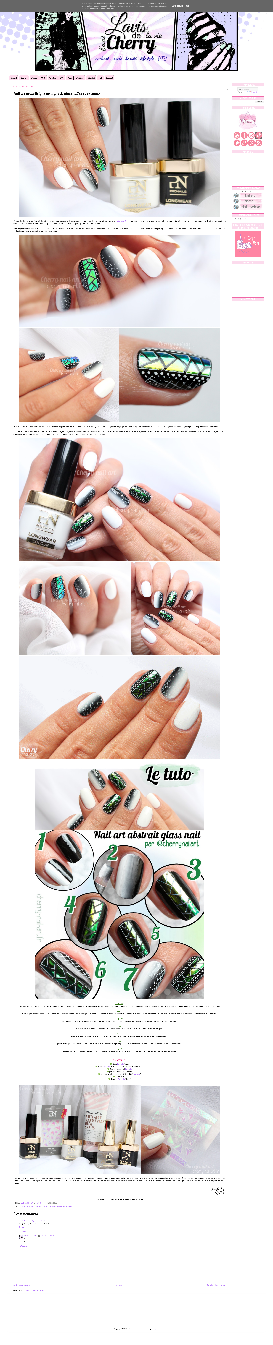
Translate (254, 92)
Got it (188, 6)
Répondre (22, 1227)
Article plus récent (22, 1285)
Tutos (70, 78)
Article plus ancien (216, 1285)
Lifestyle (52, 78)
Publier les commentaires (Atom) (34, 1290)
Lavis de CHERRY (30, 1236)
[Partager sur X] (52, 1203)
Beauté (34, 78)
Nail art (23, 78)
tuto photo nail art (66, 1206)
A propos (91, 78)
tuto (58, 1206)
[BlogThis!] (50, 1203)
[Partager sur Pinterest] (56, 1203)
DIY (62, 78)
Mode (43, 78)
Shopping (80, 78)
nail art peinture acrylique (47, 1206)
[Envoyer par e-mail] (48, 1203)
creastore (136, 1074)
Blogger (155, 1329)
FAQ (100, 78)
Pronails (120, 1064)
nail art (23, 1206)
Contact (109, 78)
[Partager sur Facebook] (54, 1203)
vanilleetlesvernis (25, 1221)
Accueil (14, 78)
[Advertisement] (248, 170)
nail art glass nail (32, 1206)
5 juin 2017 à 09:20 (47, 1236)
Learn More (177, 6)
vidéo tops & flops (123, 221)
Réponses (24, 1232)
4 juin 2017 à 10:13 (38, 1221)
